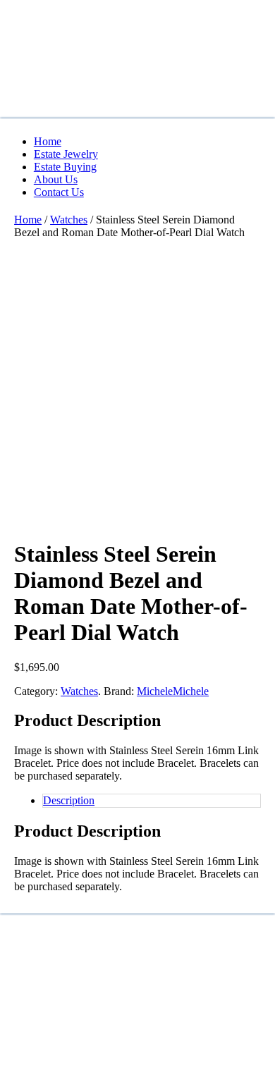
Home (47, 141)
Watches (68, 220)
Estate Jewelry (66, 154)
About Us (56, 179)
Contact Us (59, 192)
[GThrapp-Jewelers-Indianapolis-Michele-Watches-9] (120, 447)
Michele (155, 691)
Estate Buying (65, 167)
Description (68, 800)
